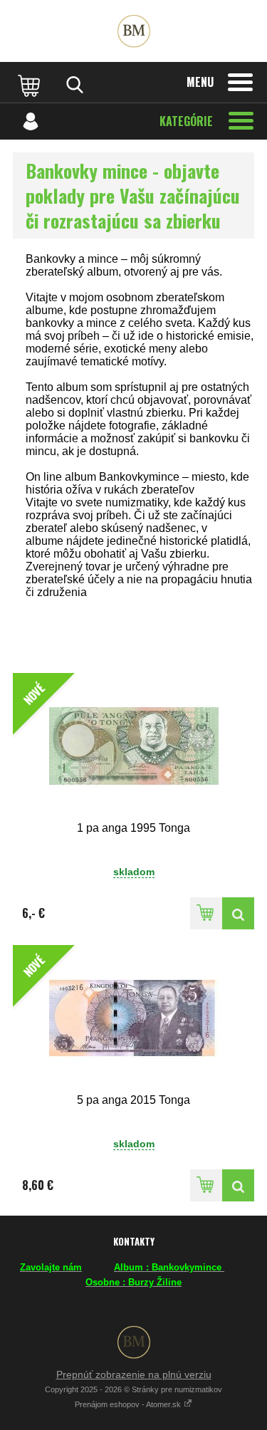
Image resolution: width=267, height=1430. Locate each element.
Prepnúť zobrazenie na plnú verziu (133, 1374)
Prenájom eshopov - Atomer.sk (129, 1404)
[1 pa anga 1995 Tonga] (238, 913)
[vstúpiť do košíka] (30, 85)
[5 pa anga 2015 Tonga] (238, 1185)
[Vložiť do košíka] (206, 913)
